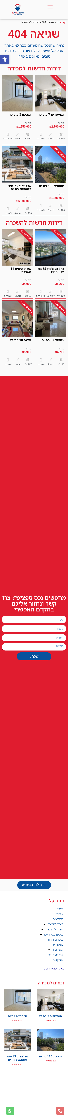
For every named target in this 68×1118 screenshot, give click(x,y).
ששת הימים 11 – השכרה (19, 270)
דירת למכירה (55, 924)
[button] (4, 59)
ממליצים (58, 919)
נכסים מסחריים (53, 934)
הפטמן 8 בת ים (20, 114)
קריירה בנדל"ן (55, 955)
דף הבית (61, 22)
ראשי (60, 909)
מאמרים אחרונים (54, 968)
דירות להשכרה (54, 929)
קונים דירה (57, 944)
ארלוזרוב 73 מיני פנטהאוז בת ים (19, 187)
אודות (59, 914)
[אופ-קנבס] (50, 7)
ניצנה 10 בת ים (20, 340)
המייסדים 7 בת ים (51, 114)
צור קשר (58, 960)
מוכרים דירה (55, 939)
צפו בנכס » (51, 1020)
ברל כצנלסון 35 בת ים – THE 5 (51, 270)
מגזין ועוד (57, 949)
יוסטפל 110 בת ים (51, 186)
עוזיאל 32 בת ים (53, 340)
